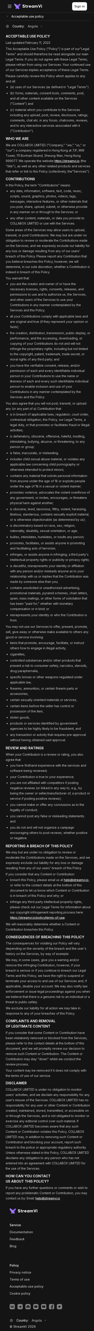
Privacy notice (20, 1272)
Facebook (51, 1306)
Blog (13, 1246)
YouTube (35, 1306)
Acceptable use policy (27, 16)
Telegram (20, 1306)
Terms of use (20, 1279)
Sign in (79, 6)
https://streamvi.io (67, 161)
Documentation (21, 1232)
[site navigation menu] (9, 6)
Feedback (17, 1239)
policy (20, 1293)
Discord (28, 1306)
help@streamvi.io (76, 880)
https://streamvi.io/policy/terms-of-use (37, 917)
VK (12, 1306)
